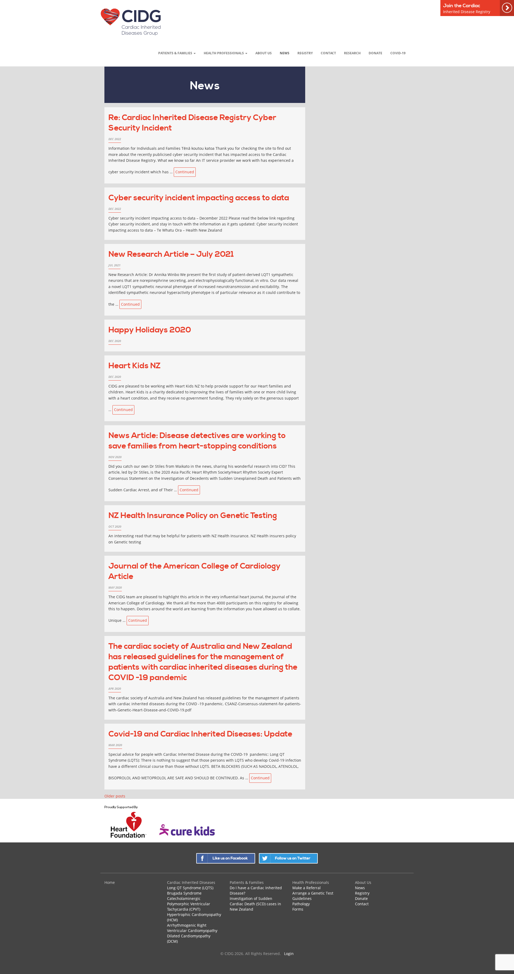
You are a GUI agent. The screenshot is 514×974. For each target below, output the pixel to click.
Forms (297, 909)
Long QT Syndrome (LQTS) (190, 887)
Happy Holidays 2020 (149, 330)
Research (352, 53)
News (284, 53)
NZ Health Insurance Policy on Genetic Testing (192, 516)
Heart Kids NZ (134, 366)
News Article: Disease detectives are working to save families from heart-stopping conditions (197, 441)
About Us (263, 53)
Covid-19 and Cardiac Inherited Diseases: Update (200, 734)
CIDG (130, 22)
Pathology (301, 903)
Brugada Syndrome (184, 893)
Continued (184, 171)
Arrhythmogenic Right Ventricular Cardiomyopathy (192, 928)
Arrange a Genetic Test (312, 893)
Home (109, 882)
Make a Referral (306, 887)
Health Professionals (224, 53)
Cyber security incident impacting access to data (198, 198)
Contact (328, 53)
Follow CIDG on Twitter (288, 858)
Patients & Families (175, 53)
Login (289, 953)
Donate (375, 53)
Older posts (114, 796)
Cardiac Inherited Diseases (191, 882)
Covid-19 (398, 53)
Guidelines (302, 898)
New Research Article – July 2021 (171, 254)
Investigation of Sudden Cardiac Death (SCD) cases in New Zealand (255, 904)
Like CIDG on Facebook (225, 858)
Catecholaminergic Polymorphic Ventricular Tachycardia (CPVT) (188, 904)
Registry (305, 53)
